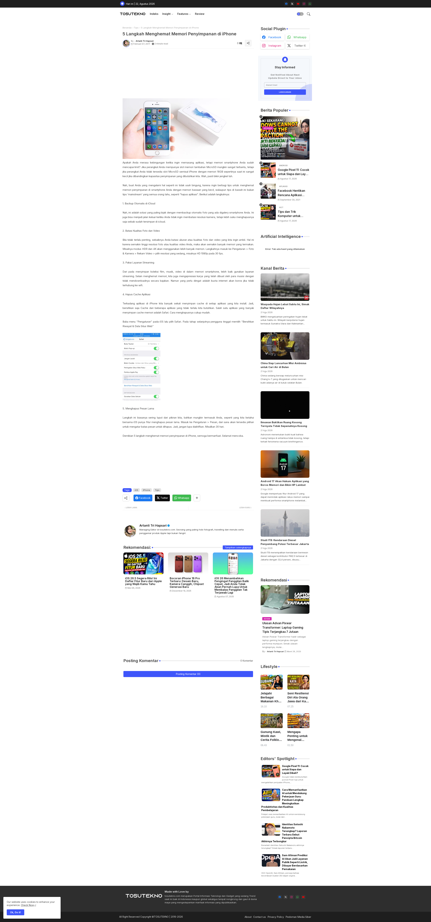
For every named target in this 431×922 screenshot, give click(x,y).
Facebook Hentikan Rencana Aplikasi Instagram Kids (291, 193)
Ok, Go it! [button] (15, 912)
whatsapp (299, 37)
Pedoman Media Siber (298, 916)
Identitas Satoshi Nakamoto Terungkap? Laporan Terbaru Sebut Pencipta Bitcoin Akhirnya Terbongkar (284, 833)
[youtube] (298, 4)
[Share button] (197, 498)
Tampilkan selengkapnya (238, 547)
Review (199, 13)
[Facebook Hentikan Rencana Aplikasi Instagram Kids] (268, 191)
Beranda (127, 27)
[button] (300, 14)
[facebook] (286, 4)
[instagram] (304, 4)
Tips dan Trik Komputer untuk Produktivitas (289, 214)
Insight (166, 13)
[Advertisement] (188, 74)
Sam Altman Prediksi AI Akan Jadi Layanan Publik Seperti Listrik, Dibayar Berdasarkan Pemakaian (295, 862)
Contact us (259, 916)
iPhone (146, 490)
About (248, 916)
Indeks (154, 13)
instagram (274, 45)
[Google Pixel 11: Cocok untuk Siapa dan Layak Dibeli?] (268, 170)
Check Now (27, 905)
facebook (274, 37)
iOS (136, 490)
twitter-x (300, 45)
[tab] (154, 14)
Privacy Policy (276, 916)
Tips (136, 27)
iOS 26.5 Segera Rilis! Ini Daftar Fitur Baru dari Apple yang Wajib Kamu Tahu (143, 581)
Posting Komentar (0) (188, 674)
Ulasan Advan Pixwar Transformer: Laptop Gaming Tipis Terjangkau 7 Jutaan (282, 627)
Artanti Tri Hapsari (153, 525)
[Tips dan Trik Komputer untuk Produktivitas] (268, 212)
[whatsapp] (310, 4)
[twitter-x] (292, 4)
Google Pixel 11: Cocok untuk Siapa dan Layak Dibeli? (293, 172)
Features (182, 13)
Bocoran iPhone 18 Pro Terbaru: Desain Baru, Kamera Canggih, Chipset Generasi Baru (187, 582)
